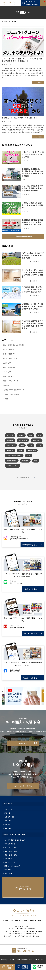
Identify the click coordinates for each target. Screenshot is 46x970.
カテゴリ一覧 (9, 817)
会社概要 (7, 828)
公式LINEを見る (30, 589)
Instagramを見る (29, 545)
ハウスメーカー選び (14, 455)
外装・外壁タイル (9, 354)
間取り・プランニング (11, 381)
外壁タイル (11, 445)
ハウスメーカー (12, 466)
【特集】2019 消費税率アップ (13, 390)
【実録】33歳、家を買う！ (12, 394)
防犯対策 (6, 385)
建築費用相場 (12, 461)
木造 (35, 461)
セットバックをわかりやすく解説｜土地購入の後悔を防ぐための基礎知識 (32, 188)
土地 (30, 445)
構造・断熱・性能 (9, 367)
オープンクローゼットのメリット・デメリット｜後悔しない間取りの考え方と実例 (32, 273)
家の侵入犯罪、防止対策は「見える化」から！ (20, 117)
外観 (22, 445)
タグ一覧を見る (23, 477)
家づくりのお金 (8, 349)
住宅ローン (36, 440)
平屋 (39, 435)
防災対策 (25, 461)
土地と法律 (7, 363)
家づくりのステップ (10, 358)
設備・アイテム (8, 376)
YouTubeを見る (29, 633)
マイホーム (23, 440)
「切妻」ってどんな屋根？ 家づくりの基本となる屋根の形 (33, 205)
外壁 (28, 455)
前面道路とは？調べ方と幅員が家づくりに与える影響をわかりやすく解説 (32, 306)
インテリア (7, 372)
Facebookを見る (29, 678)
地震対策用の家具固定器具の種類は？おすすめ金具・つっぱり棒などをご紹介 (32, 222)
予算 (39, 445)
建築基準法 (31, 450)
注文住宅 (10, 435)
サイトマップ (9, 824)
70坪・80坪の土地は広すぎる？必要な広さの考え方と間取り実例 (33, 255)
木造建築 (10, 450)
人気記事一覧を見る (23, 236)
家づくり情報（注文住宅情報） (14, 345)
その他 (5, 399)
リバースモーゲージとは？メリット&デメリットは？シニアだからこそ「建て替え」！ (23, 59)
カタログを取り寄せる (23, 786)
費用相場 (10, 440)
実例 (30, 435)
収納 (20, 450)
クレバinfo (8, 809)
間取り (21, 435)
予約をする (23, 743)
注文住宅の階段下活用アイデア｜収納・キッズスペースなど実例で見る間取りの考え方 (32, 324)
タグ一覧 (7, 821)
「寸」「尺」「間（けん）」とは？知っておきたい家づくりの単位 (33, 154)
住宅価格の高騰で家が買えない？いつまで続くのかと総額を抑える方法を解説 (32, 289)
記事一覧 (7, 813)
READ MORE (38, 82)
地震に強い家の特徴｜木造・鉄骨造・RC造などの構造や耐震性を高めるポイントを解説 (33, 172)
